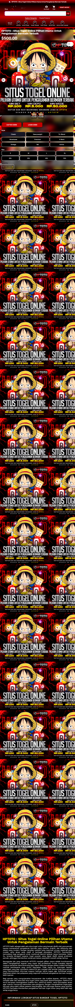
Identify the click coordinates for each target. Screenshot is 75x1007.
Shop (6, 9)
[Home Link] (18, 8)
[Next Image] (71, 80)
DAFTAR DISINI (12, 125)
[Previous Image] (3, 80)
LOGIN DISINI (32, 125)
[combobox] (35, 13)
